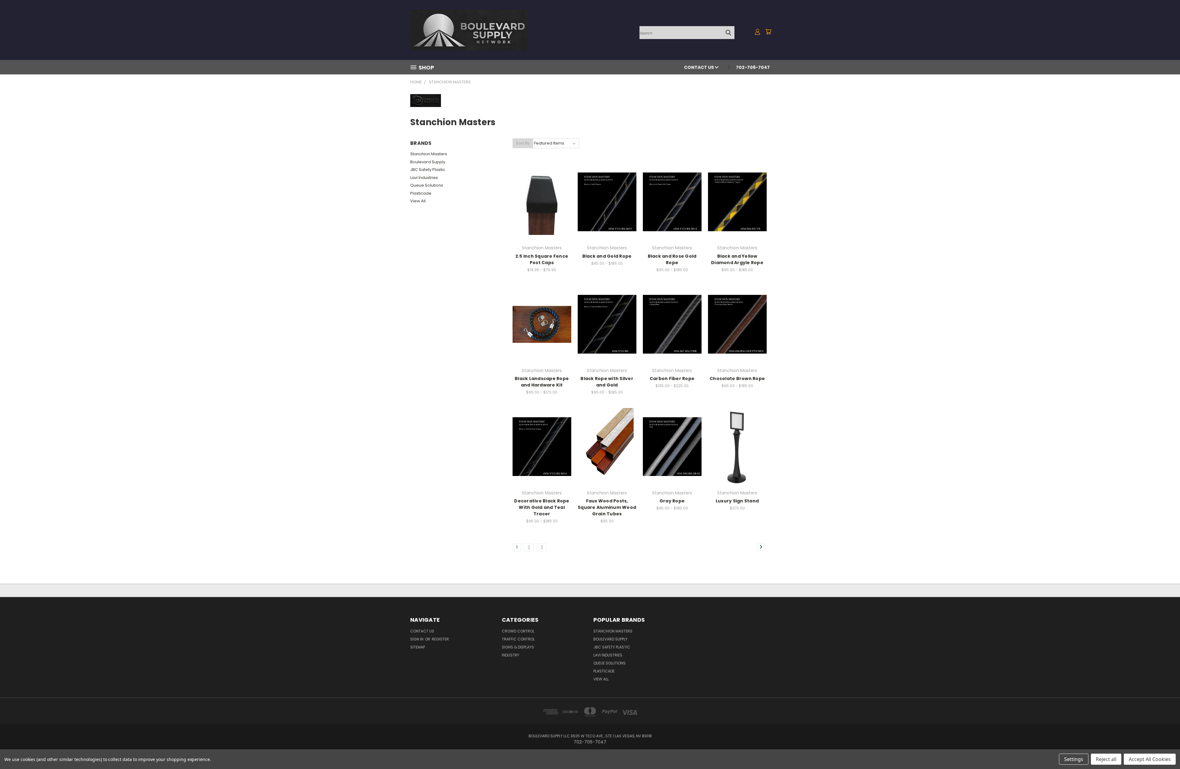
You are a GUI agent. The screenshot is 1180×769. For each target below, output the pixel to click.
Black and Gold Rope (607, 256)
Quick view (542, 195)
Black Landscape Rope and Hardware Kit (542, 381)
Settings (1073, 759)
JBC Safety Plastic (427, 169)
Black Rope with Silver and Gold (606, 381)
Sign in (417, 639)
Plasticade (420, 193)
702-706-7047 (753, 67)
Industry (510, 655)
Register (440, 639)
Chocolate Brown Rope (737, 378)
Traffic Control (518, 639)
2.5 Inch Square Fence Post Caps (541, 259)
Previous (1163, 749)
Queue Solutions (426, 185)
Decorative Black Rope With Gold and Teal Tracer (541, 507)
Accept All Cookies (1150, 759)
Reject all (1106, 759)
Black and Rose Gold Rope (672, 259)
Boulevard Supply (427, 162)
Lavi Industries (424, 177)
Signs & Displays (518, 647)
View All (418, 201)
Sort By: (523, 143)
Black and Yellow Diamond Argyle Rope (737, 259)
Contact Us (699, 67)
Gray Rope (672, 501)
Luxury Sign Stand (737, 501)
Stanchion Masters (428, 154)
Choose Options (542, 206)
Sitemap (417, 647)
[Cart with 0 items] (768, 32)
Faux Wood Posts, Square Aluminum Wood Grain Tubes (607, 507)
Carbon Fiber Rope (672, 378)
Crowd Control (518, 631)
